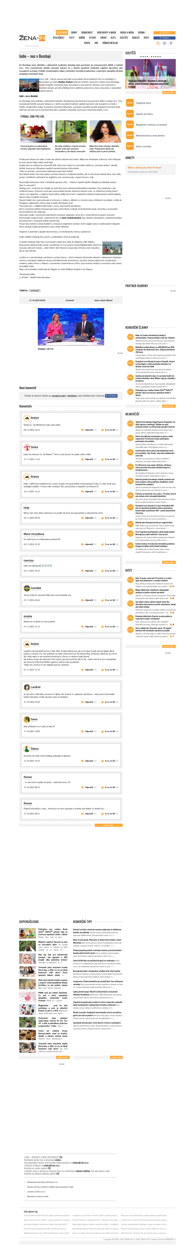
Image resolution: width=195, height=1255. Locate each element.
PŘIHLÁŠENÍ (72, 395)
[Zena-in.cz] (33, 38)
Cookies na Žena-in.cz (36, 1191)
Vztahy (92, 37)
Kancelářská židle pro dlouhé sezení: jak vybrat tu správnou (96, 1228)
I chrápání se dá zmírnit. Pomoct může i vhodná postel (94, 1215)
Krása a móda (127, 32)
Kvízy (146, 37)
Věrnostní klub (110, 43)
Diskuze (136, 37)
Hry (96, 43)
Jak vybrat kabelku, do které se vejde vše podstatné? (45, 1224)
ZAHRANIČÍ (35, 290)
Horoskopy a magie (106, 32)
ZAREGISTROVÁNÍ (59, 395)
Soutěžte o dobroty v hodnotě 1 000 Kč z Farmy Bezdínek (151, 85)
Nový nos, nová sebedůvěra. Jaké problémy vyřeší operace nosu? (145, 1215)
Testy (71, 37)
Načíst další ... (108, 825)
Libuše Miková (106, 300)
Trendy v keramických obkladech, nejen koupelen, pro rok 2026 (145, 1224)
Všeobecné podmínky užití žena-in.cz (42, 1182)
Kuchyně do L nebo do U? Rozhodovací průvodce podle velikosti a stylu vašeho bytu (145, 1219)
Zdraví (103, 37)
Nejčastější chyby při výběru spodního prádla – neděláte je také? (96, 1224)
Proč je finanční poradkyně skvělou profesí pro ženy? (45, 1228)
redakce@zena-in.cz (80, 1162)
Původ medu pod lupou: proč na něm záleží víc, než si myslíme (145, 1228)
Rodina (141, 32)
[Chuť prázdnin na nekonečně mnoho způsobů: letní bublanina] (36, 131)
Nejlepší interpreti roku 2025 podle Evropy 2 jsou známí (46, 1233)
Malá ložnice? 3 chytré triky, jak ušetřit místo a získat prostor (145, 1233)
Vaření (82, 37)
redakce (57, 1159)
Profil (87, 43)
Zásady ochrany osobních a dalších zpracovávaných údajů (50, 1186)
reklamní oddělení (82, 1171)
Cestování (62, 32)
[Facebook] (171, 43)
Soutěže (124, 37)
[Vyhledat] (158, 43)
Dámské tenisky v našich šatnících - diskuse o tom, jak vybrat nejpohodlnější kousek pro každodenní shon (96, 1219)
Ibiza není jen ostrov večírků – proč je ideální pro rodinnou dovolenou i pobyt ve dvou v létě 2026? (48, 1219)
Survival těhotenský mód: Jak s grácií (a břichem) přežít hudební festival (48, 1215)
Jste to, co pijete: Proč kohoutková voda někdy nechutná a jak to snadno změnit (96, 1233)
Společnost (59, 37)
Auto (113, 37)
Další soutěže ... (169, 92)
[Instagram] (164, 43)
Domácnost (87, 32)
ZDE (60, 1157)
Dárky (74, 32)
